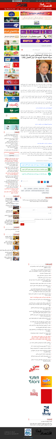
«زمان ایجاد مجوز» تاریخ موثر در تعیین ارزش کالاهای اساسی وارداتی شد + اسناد (40, 315)
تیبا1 (25, 188)
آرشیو (40, 1)
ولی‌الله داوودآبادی (45, 192)
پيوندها (43, 1)
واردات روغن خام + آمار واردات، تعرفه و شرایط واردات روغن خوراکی (40, 333)
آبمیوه (23, 190)
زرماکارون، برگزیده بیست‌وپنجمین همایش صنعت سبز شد (40, 343)
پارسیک (47, 190)
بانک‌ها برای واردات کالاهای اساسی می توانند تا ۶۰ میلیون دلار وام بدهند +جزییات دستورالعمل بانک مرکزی (12, 201)
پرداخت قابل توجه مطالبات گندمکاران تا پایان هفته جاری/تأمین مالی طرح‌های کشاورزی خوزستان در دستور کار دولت (41, 424)
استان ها (49, 419)
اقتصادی (43, 9)
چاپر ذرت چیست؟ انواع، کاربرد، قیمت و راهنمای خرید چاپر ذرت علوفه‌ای (40, 267)
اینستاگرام (13, 1)
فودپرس (44, 5)
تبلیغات (37, 1)
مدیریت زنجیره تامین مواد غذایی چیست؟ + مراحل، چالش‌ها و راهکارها (41, 360)
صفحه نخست (48, 9)
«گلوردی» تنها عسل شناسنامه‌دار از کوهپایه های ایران (8, 254)
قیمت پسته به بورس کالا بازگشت (8, 216)
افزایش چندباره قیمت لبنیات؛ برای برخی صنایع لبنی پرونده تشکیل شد (41, 351)
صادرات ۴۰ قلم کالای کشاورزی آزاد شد (43, 327)
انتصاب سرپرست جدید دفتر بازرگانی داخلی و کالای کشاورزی (11, 139)
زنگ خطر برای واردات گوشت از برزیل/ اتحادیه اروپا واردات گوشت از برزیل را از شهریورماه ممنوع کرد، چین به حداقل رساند (11, 182)
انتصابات (16, 132)
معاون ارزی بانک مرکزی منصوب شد (11, 150)
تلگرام (15, 1)
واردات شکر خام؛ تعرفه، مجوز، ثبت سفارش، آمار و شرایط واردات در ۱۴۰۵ (40, 294)
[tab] (11, 153)
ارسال (22, 224)
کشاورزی (38, 9)
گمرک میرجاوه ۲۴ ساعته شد (9, 206)
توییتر (17, 1)
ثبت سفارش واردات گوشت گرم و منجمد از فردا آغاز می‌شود (41, 356)
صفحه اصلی (49, 45)
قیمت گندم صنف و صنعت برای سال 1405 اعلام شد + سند (12, 173)
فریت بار (17, 231)
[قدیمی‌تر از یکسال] (16, 254)
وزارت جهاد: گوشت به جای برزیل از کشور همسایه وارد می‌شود (11, 167)
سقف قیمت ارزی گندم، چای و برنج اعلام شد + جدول (11, 192)
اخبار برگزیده (44, 45)
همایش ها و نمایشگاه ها (10, 9)
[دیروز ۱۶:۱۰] (16, 212)
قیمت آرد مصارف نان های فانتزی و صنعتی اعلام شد (11, 189)
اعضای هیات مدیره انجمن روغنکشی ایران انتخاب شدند (12, 170)
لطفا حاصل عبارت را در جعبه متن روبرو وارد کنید (43, 219)
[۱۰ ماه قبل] (16, 248)
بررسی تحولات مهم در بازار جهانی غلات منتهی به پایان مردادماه (40, 286)
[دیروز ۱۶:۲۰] (16, 207)
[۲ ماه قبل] (16, 238)
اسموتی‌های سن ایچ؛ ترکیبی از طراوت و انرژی (8, 258)
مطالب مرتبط (48, 198)
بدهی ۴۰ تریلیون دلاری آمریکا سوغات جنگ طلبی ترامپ (40, 325)
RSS (21, 1)
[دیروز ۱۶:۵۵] (16, 200)
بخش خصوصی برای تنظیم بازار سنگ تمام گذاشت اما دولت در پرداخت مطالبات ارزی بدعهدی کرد (40, 322)
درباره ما (50, 1)
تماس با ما (46, 1)
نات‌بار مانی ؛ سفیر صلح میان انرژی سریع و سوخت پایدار (8, 243)
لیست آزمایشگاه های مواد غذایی (12, 229)
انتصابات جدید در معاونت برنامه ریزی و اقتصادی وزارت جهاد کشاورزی (12, 147)
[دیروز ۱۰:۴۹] (16, 217)
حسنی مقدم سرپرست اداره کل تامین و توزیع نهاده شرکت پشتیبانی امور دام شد (11, 136)
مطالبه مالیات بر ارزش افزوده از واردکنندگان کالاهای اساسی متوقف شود (41, 308)
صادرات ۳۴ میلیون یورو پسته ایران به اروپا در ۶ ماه (41, 346)
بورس (18, 9)
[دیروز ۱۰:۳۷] (16, 222)
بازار (28, 9)
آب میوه (47, 188)
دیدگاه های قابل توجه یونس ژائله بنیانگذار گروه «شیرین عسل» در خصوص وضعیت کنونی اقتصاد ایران (40, 312)
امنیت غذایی (27, 190)
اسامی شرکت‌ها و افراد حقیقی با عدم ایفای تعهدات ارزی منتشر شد (40, 318)
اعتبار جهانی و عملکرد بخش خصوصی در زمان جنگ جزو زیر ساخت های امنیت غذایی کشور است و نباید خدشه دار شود (40, 304)
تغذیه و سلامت (23, 9)
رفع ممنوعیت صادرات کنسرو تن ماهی (43, 354)
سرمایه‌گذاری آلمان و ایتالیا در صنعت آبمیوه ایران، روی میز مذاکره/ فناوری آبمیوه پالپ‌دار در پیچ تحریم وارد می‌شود (35, 200)
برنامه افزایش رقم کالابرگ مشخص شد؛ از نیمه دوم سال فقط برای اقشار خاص (8, 222)
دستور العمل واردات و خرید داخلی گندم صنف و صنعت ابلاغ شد (40, 300)
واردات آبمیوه (41, 188)
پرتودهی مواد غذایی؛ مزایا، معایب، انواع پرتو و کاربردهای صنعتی (11, 186)
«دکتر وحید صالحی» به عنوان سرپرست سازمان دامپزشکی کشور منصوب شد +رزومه (11, 143)
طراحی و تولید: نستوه (26, 437)
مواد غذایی (36, 188)
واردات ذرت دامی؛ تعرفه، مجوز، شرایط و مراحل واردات (40, 283)
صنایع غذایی (32, 9)
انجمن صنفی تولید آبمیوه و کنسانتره (38, 190)
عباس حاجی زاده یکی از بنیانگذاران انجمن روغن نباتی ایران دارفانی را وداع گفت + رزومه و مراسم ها (11, 160)
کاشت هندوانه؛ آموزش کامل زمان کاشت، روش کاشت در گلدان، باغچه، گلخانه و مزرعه (11, 164)
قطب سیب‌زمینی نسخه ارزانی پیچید (9, 211)
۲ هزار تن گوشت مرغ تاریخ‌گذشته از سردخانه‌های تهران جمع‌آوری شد (40, 330)
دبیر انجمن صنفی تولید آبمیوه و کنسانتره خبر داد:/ (43, 53)
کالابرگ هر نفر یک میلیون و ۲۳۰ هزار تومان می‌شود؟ (40, 348)
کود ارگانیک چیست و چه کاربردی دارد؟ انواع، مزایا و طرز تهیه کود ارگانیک (11, 177)
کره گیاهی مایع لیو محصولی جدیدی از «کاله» (8, 238)
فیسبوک (19, 1)
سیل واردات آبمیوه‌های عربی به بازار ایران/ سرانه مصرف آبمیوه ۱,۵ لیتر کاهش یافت (36, 56)
